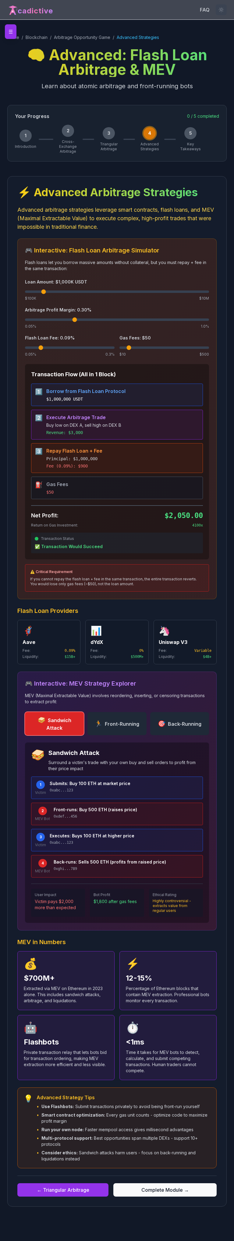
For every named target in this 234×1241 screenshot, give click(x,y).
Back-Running (179, 723)
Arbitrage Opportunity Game (82, 37)
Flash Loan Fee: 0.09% (50, 337)
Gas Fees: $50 (135, 337)
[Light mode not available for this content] (221, 9)
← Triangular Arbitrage (63, 1190)
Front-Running (117, 723)
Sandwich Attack (54, 723)
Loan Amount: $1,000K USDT (56, 281)
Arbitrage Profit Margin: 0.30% (58, 309)
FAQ (205, 10)
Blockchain (37, 37)
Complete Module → (165, 1190)
